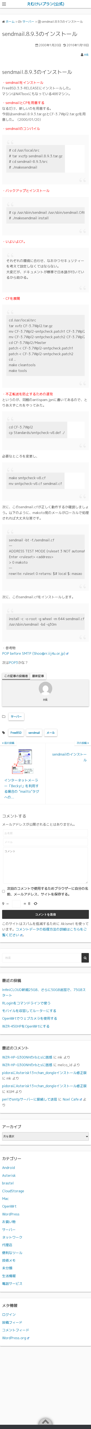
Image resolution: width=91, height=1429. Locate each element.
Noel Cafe (71, 1099)
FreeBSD (16, 733)
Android (8, 1167)
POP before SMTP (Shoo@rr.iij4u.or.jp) (33, 653)
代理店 (7, 1245)
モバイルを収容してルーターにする (29, 1010)
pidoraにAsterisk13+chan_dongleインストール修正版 (44, 1072)
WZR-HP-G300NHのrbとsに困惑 (27, 1057)
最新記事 (38, 676)
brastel (8, 1183)
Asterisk (9, 1175)
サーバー (16, 716)
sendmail (34, 733)
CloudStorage (13, 1191)
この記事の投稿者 (16, 676)
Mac (5, 1198)
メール (51, 733)
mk (86, 54)
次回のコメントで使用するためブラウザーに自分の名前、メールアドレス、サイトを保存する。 (47, 891)
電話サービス (12, 1283)
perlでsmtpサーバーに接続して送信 (29, 1099)
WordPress (10, 1214)
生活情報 (9, 1276)
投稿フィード (12, 1322)
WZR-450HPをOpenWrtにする (26, 1026)
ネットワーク (12, 1237)
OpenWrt (9, 1206)
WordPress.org (14, 1338)
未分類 (7, 1268)
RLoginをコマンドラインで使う (26, 1003)
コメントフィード (15, 1330)
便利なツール (12, 1252)
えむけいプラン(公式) (45, 4)
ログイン (9, 1314)
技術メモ (9, 1260)
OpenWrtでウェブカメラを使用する (29, 1018)
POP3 (13, 662)
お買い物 (9, 1221)
